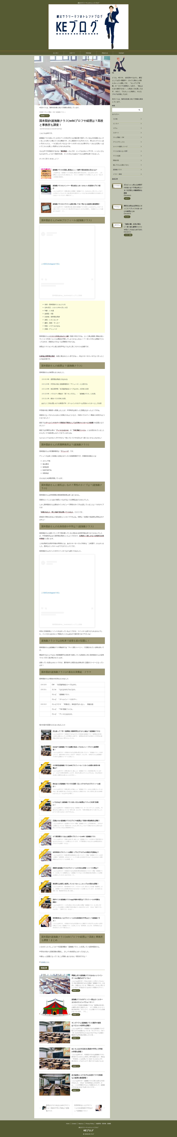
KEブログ (89, 1130)
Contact (121, 53)
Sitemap (88, 53)
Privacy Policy (90, 1123)
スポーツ (72, 53)
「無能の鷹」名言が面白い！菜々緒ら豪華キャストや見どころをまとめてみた (133, 227)
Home (68, 1123)
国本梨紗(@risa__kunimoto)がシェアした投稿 (67, 295)
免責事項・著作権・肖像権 (103, 1123)
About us (105, 53)
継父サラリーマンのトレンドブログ (88, 1127)
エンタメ (55, 53)
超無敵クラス (45, 962)
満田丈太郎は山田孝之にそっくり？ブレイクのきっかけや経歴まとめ (133, 208)
